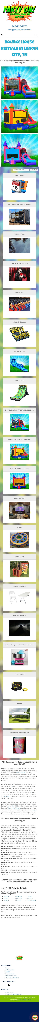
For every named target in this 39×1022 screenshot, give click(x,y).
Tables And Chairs (19, 586)
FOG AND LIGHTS (19, 615)
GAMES (19, 527)
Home (7, 968)
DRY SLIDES (19, 381)
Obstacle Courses (19, 322)
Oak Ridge (18, 896)
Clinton (6, 898)
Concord (18, 900)
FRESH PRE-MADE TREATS (19, 733)
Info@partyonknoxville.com (19, 30)
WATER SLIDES (19, 351)
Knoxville (6, 896)
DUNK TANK (19, 557)
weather (6, 796)
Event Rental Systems (24, 1000)
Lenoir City (18, 898)
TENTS (19, 703)
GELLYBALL (19, 293)
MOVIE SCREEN (19, 498)
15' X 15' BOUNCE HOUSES (19, 469)
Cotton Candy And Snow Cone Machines (19, 645)
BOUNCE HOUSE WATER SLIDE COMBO (19, 410)
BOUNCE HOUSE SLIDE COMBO (19, 439)
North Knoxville (31, 900)
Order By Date (9, 970)
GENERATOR (19, 674)
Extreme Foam (19, 234)
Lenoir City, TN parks (14, 808)
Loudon (29, 896)
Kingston (30, 898)
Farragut (6, 900)
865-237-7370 (19, 26)
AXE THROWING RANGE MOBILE (19, 205)
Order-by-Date (19, 175)
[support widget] (35, 1018)
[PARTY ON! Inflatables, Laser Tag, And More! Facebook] (2, 35)
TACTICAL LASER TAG (19, 263)
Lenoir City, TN (20, 772)
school (34, 810)
